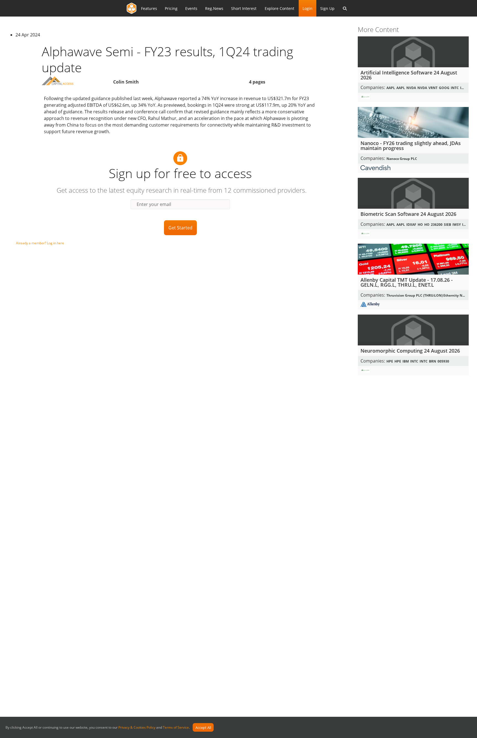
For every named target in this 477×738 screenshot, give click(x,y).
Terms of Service (176, 727)
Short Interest (243, 8)
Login (307, 8)
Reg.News (214, 8)
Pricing (171, 8)
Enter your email (154, 204)
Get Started (180, 228)
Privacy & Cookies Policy (136, 727)
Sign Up (327, 8)
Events (191, 8)
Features (149, 8)
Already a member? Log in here (40, 243)
